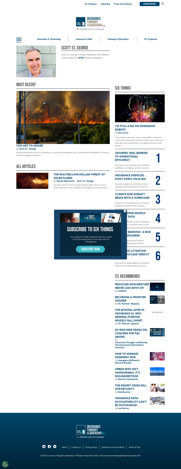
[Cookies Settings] (5, 464)
